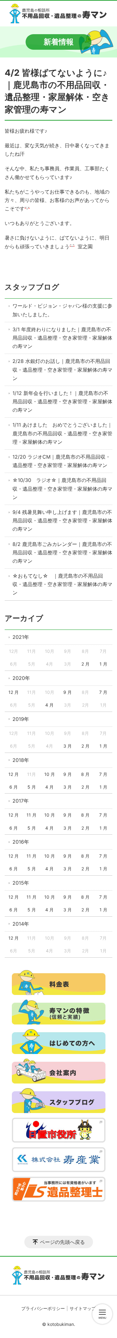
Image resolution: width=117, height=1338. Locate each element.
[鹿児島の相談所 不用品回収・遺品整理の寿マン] (58, 13)
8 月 (85, 774)
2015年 (20, 883)
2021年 (20, 637)
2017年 (20, 801)
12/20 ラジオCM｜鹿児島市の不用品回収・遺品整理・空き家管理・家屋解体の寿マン (61, 461)
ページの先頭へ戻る (62, 1242)
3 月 (67, 746)
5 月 (31, 787)
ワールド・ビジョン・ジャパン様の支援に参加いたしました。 (62, 310)
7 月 (103, 692)
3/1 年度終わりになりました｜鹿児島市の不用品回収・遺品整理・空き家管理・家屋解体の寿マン (62, 337)
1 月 (103, 664)
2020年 (21, 678)
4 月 (49, 705)
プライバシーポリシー (43, 1308)
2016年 (20, 842)
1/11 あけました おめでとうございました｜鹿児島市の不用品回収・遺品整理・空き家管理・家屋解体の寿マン (62, 433)
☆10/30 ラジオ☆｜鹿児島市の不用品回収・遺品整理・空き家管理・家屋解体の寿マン (62, 488)
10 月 (49, 774)
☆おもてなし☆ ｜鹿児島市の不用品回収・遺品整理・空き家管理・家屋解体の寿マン (62, 584)
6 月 (13, 787)
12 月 (13, 692)
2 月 (85, 664)
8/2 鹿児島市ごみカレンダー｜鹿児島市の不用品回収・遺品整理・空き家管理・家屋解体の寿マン (62, 552)
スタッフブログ (32, 286)
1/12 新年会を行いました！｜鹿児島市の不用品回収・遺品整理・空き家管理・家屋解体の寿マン (62, 401)
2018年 (20, 760)
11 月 (32, 815)
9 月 (67, 692)
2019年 (20, 719)
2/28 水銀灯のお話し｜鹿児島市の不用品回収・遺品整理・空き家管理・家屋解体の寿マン (62, 369)
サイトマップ (83, 1308)
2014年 (20, 924)
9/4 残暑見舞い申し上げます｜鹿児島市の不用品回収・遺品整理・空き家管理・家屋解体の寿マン (62, 520)
